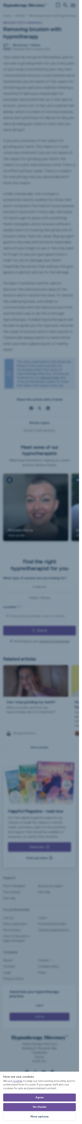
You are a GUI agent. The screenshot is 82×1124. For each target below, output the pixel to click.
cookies (17, 1081)
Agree (39, 1097)
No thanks (39, 1107)
